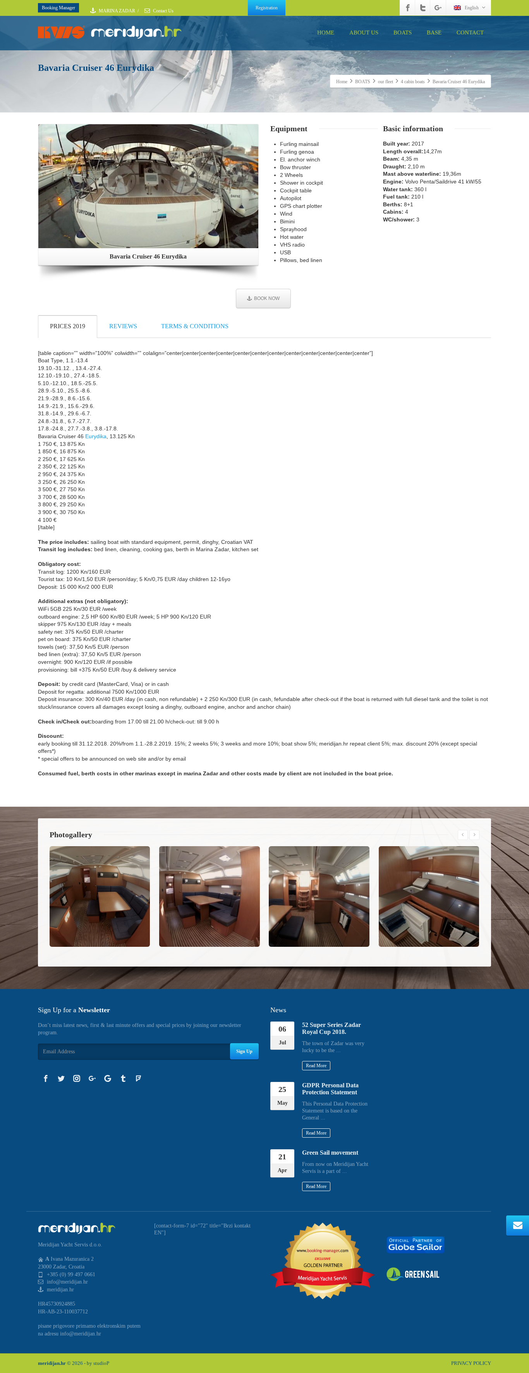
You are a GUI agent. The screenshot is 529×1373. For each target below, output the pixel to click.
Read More (316, 1065)
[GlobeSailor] (415, 1244)
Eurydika (95, 436)
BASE (434, 32)
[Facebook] (408, 7)
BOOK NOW (267, 298)
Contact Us (162, 11)
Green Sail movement (330, 1152)
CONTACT (470, 32)
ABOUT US (363, 32)
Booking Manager (58, 7)
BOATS (402, 32)
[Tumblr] (123, 1078)
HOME (325, 32)
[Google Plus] (438, 7)
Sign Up (244, 1051)
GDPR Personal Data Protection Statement (330, 1088)
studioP (101, 1363)
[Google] (107, 1078)
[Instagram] (76, 1078)
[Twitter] (423, 7)
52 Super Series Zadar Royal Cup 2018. (331, 1028)
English (472, 7)
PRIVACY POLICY (471, 1363)
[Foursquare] (138, 1078)
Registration (267, 7)
